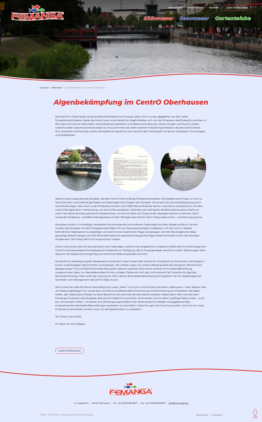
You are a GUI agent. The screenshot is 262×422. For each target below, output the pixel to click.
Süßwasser (159, 18)
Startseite (44, 87)
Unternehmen (195, 7)
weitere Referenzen (69, 350)
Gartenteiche (233, 18)
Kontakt (214, 7)
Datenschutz (202, 415)
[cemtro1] (78, 189)
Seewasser (194, 18)
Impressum (217, 415)
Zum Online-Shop (237, 7)
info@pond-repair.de (178, 403)
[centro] (183, 189)
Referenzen (176, 7)
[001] (131, 189)
